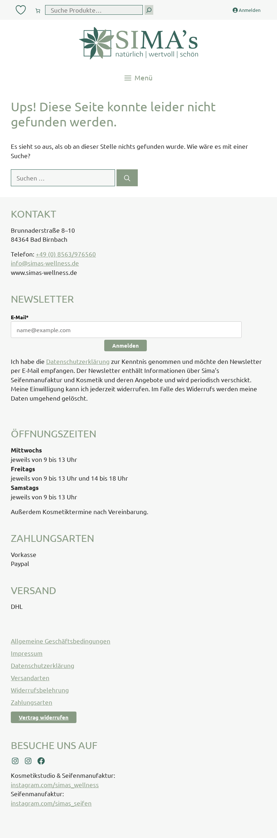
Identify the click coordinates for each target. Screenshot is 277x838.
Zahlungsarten (31, 702)
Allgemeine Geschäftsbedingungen (60, 641)
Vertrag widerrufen (44, 717)
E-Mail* (19, 317)
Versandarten (30, 677)
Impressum (27, 653)
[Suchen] (127, 178)
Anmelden (125, 345)
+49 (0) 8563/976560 (66, 254)
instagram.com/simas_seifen (51, 803)
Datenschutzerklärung (78, 361)
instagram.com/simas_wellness (55, 784)
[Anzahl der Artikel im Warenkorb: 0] (37, 9)
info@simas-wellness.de (45, 263)
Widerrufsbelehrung (40, 690)
